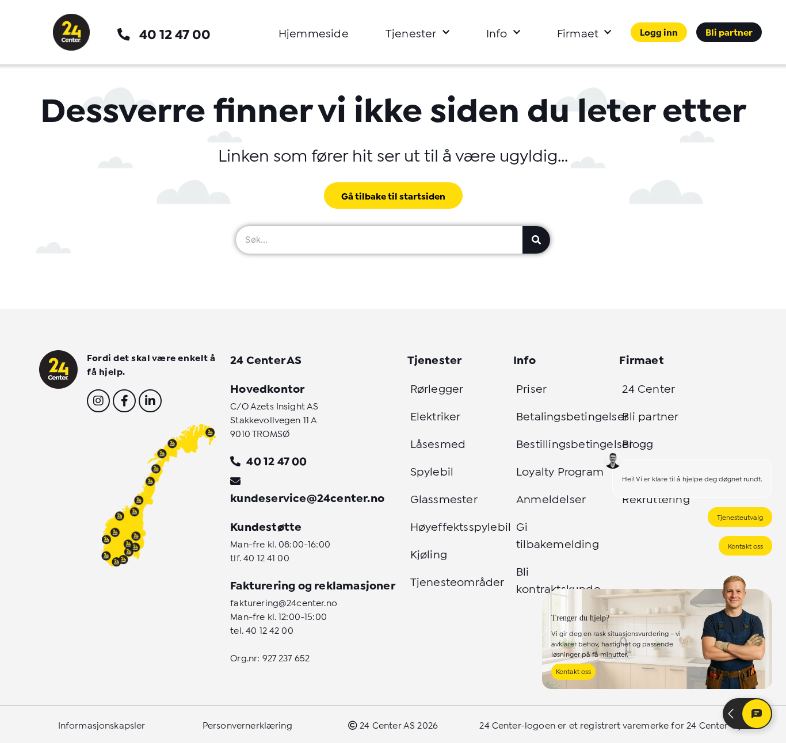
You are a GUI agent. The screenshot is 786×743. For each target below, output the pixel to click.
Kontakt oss (745, 545)
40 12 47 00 (175, 33)
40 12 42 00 (269, 629)
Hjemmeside (313, 32)
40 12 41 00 (266, 556)
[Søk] (536, 240)
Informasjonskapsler (102, 724)
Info (497, 32)
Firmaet (577, 32)
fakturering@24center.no (283, 601)
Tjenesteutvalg (740, 516)
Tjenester (411, 32)
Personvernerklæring (247, 724)
